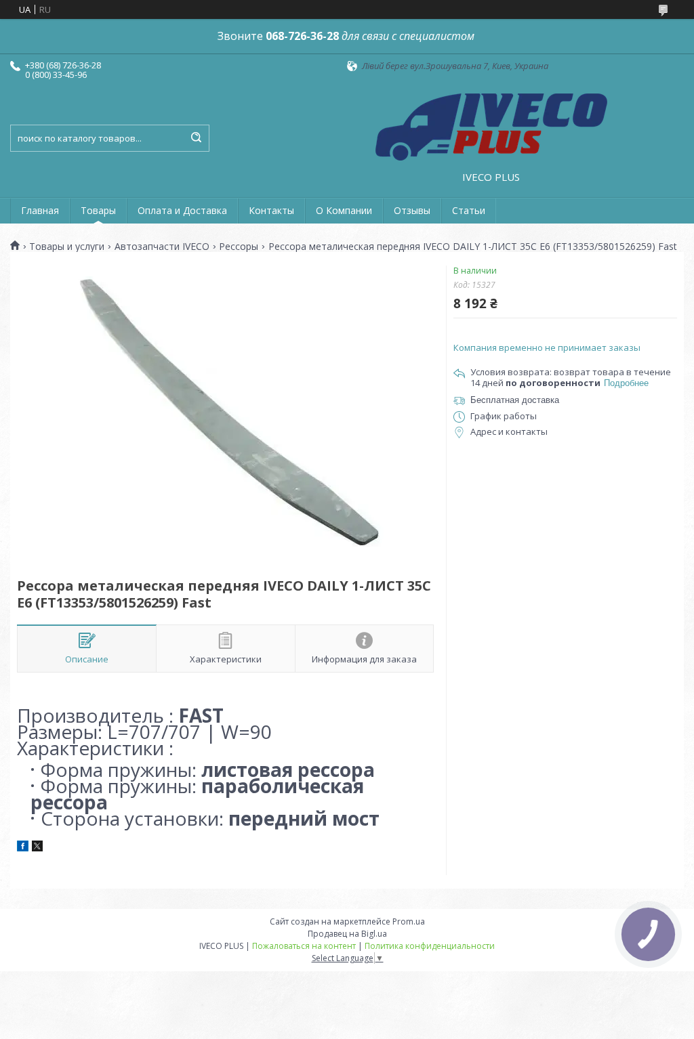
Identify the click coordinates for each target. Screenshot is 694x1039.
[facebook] (22, 848)
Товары (98, 210)
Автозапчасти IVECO (162, 246)
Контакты (271, 210)
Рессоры (238, 246)
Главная (40, 210)
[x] (37, 848)
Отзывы (412, 210)
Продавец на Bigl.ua (347, 933)
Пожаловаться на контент (304, 946)
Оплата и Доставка (182, 210)
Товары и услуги (66, 246)
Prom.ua (408, 921)
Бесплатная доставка (514, 400)
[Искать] (195, 138)
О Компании (344, 210)
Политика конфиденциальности (430, 946)
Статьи (468, 210)
